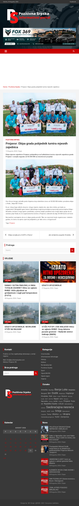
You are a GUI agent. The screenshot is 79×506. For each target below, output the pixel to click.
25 (10, 450)
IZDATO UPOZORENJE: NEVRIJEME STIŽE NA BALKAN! (20, 328)
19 (15, 447)
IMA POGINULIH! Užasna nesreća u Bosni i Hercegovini (62, 480)
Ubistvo (55, 414)
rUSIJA (61, 404)
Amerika (44, 390)
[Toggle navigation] (6, 51)
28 (25, 450)
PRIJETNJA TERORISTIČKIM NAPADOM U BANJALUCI (59, 428)
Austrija (51, 390)
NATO (61, 399)
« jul (4, 458)
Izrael (59, 396)
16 (35, 443)
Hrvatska (44, 396)
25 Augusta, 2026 (10, 332)
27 (20, 450)
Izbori (54, 396)
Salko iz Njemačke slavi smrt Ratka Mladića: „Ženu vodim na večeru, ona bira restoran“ (62, 438)
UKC (61, 414)
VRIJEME (9, 258)
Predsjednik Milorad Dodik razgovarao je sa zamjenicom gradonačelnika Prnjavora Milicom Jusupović (61, 449)
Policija (51, 401)
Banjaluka (71, 390)
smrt (48, 411)
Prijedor (61, 401)
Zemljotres (64, 417)
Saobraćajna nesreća (60, 407)
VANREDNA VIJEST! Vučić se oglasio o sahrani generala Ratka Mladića (61, 461)
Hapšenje (70, 393)
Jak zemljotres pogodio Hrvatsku (59, 235)
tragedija (43, 414)
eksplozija (62, 393)
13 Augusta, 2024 (11, 151)
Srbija (58, 410)
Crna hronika (45, 354)
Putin (73, 401)
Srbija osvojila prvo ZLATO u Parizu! (20, 235)
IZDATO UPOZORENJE (52, 285)
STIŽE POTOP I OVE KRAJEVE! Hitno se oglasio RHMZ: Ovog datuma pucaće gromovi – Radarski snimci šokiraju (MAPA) (58, 330)
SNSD (52, 411)
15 (30, 443)
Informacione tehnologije (49, 357)
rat (42, 404)
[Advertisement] (39, 70)
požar (56, 401)
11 (10, 443)
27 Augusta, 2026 (47, 288)
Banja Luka (61, 389)
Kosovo (64, 396)
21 (25, 447)
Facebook (73, 1)
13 (20, 443)
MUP (46, 399)
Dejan (20, 151)
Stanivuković (66, 411)
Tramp (49, 414)
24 (5, 450)
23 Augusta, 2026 (47, 337)
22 (30, 447)
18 (10, 447)
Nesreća (66, 399)
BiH (49, 393)
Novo (45, 422)
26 (15, 450)
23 (35, 447)
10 (5, 443)
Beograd (44, 393)
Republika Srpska (50, 404)
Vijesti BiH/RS (45, 373)
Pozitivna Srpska (12, 140)
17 (5, 447)
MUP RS (51, 399)
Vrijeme (8, 280)
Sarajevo (43, 411)
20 (20, 447)
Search (72, 250)
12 (15, 443)
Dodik (55, 393)
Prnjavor (12, 223)
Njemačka (44, 401)
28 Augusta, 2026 (10, 298)
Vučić (57, 417)
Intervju (43, 359)
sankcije (43, 407)
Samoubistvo (68, 404)
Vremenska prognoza (47, 417)
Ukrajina (66, 414)
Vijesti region (45, 376)
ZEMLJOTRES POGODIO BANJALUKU (58, 489)
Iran (50, 396)
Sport (43, 370)
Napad (56, 399)
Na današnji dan (46, 365)
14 (25, 443)
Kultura (43, 362)
